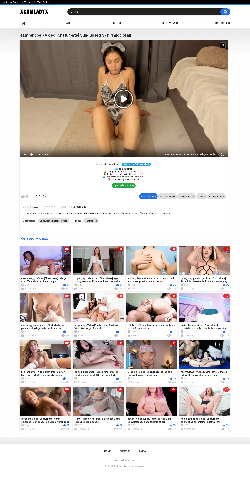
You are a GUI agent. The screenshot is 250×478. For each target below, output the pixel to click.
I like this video (23, 196)
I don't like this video (27, 196)
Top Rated (117, 23)
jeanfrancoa (91, 221)
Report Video (167, 196)
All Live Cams (12, 2)
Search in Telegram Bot (136, 164)
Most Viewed (170, 23)
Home (24, 23)
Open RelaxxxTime (124, 185)
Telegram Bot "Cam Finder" (36, 2)
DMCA (142, 451)
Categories (222, 23)
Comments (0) (216, 196)
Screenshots (186, 196)
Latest (69, 23)
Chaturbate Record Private (53, 221)
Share (201, 196)
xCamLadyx (121, 466)
